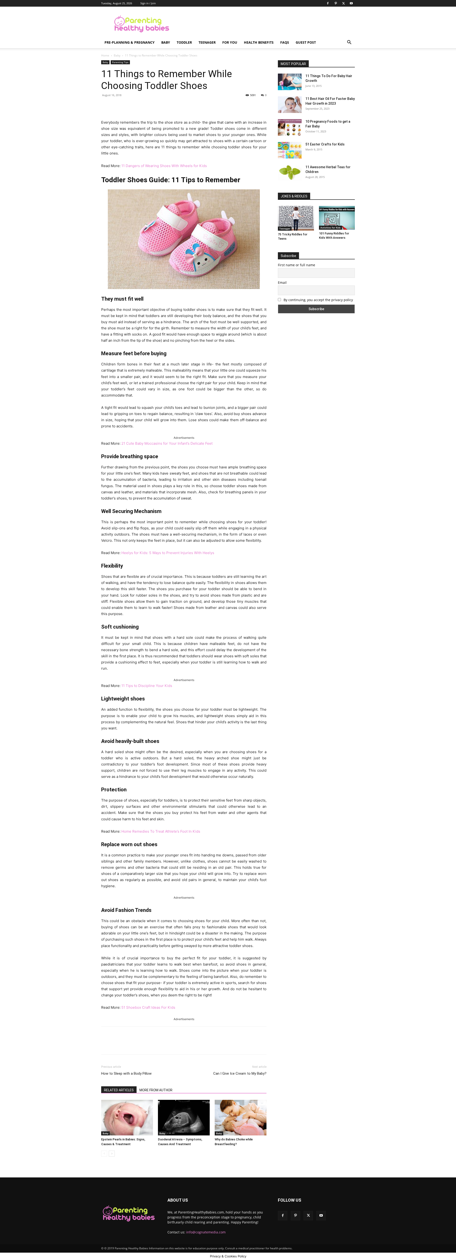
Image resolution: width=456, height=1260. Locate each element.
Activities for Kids (330, 227)
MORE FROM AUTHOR (155, 1090)
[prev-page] (104, 1154)
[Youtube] (351, 3)
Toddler (184, 42)
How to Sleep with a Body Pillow (126, 1073)
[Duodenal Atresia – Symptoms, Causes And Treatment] (184, 1117)
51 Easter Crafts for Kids (325, 144)
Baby (165, 42)
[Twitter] (343, 3)
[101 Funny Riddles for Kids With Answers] (337, 218)
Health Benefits (259, 42)
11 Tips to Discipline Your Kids (146, 685)
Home (105, 55)
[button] (349, 43)
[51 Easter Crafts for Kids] (290, 150)
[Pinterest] (335, 3)
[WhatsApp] (167, 106)
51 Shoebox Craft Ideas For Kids (148, 1007)
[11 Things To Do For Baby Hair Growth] (290, 82)
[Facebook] (327, 3)
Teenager (207, 42)
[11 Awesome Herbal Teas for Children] (290, 173)
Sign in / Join (148, 3)
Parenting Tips (120, 62)
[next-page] (112, 1154)
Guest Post (306, 42)
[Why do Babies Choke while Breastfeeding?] (240, 1117)
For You (229, 42)
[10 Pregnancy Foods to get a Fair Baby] (290, 127)
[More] (179, 106)
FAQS (284, 42)
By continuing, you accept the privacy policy (318, 300)
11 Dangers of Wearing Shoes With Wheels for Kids (164, 165)
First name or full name (296, 265)
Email (282, 282)
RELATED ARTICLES (119, 1090)
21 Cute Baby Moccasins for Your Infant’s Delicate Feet (167, 443)
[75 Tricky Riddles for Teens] (296, 218)
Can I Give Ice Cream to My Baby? (239, 1073)
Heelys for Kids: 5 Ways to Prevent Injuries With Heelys (167, 553)
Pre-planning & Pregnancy (129, 42)
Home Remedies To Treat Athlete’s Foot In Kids (160, 831)
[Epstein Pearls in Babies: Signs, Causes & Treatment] (127, 1117)
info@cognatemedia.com (206, 1232)
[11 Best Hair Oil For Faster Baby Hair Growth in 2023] (290, 104)
